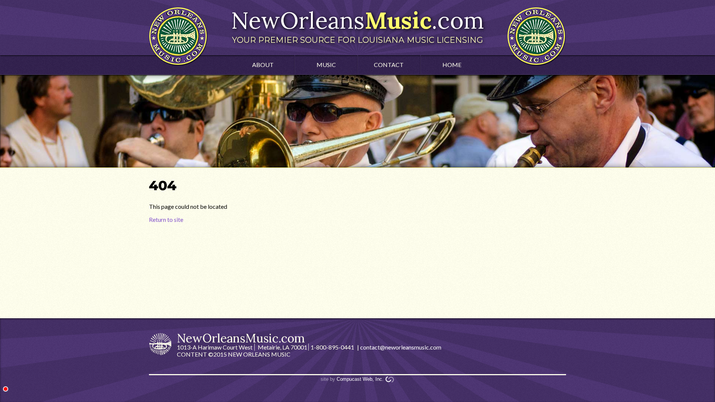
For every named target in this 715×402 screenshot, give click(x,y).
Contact (389, 64)
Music (326, 64)
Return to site (166, 219)
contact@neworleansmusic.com (400, 347)
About (263, 64)
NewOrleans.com (357, 25)
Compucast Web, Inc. (360, 379)
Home (451, 64)
